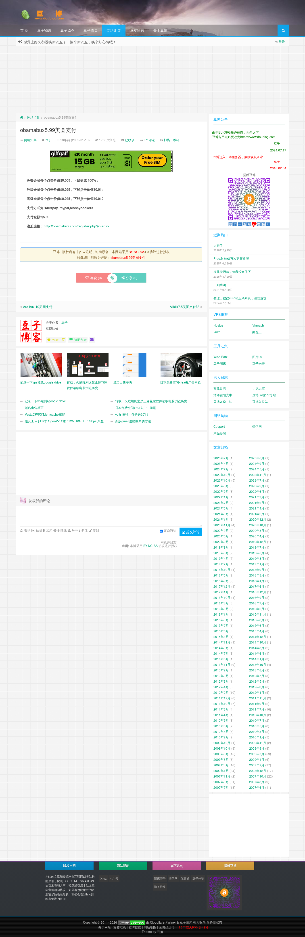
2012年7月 (256, 675)
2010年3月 (256, 731)
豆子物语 (44, 30)
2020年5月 (221, 536)
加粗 (48, 530)
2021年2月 (256, 513)
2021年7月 (221, 502)
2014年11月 (221, 642)
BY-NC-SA (136, 251)
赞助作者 (80, 339)
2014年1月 (256, 659)
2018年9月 (256, 569)
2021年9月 (256, 497)
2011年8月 (221, 709)
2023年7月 (256, 480)
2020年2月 (221, 541)
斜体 (84, 530)
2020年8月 (256, 530)
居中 (74, 530)
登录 (282, 41)
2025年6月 (256, 458)
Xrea (103, 878)
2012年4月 (221, 687)
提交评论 (192, 531)
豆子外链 (198, 878)
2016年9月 (256, 597)
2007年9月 (221, 782)
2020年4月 (256, 536)
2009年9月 (256, 748)
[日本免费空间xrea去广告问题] (181, 364)
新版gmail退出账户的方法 (133, 421)
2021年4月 (256, 508)
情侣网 (257, 426)
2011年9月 (256, 703)
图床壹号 (160, 878)
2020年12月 (257, 519)
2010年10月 (257, 715)
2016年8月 (221, 603)
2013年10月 (257, 664)
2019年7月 (256, 547)
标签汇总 (119, 927)
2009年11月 (257, 742)
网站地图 (150, 927)
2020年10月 (257, 525)
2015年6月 (256, 625)
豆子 (48, 140)
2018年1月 (256, 581)
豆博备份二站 (222, 401)
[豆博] (131, 922)
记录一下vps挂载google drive (45, 401)
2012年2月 (221, 692)
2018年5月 (221, 575)
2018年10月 (221, 569)
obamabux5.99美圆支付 (48, 130)
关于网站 (104, 927)
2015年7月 (221, 625)
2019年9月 (221, 547)
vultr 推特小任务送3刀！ (132, 414)
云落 (160, 931)
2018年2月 (221, 581)
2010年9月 (221, 720)
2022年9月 (221, 491)
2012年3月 (256, 687)
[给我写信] (92, 340)
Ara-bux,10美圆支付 (37, 306)
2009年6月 (221, 759)
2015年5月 (221, 631)
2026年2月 (221, 458)
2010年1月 (256, 737)
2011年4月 (221, 715)
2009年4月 (256, 759)
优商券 (185, 878)
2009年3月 (221, 765)
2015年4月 (256, 631)
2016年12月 (257, 592)
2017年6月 (256, 586)
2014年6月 (256, 653)
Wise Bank (220, 356)
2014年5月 (221, 659)
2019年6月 (221, 553)
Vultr (216, 332)
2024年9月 (256, 463)
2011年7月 (256, 709)
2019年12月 (257, 541)
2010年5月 (256, 726)
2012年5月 (256, 681)
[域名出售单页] (134, 364)
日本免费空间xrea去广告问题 (135, 407)
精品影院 (219, 433)
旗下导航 (160, 887)
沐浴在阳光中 (222, 395)
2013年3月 (221, 675)
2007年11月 (221, 776)
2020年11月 (221, 525)
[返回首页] (21, 117)
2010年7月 (256, 720)
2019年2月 (221, 564)
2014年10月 (257, 642)
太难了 (218, 245)
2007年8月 (256, 782)
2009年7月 (256, 754)
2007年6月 (256, 787)
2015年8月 (256, 620)
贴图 (38, 530)
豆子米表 (258, 363)
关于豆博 (160, 30)
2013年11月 (221, 664)
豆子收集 (91, 30)
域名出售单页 (34, 407)
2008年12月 (257, 770)
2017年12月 (221, 586)
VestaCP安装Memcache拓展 (45, 414)
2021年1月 (221, 519)
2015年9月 (221, 620)
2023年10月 (221, 480)
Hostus (218, 325)
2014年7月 (221, 653)
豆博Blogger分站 (264, 395)
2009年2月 (256, 765)
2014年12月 (257, 636)
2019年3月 (256, 558)
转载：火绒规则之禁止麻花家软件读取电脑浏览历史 (151, 401)
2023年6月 (221, 486)
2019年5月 (256, 553)
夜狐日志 (219, 388)
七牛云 (114, 878)
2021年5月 (221, 508)
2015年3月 (221, 636)
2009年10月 (221, 748)
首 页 (24, 30)
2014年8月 (256, 648)
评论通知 (170, 530)
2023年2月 (256, 486)
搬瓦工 (257, 332)
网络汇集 (114, 30)
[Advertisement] (152, 79)
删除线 (61, 530)
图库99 (257, 356)
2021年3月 (221, 513)
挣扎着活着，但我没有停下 (232, 271)
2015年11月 (257, 614)
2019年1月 (256, 564)
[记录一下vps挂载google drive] (41, 364)
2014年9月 (221, 648)
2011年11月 (257, 698)
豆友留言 (137, 30)
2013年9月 (221, 670)
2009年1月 (221, 770)
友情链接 (135, 927)
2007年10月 (257, 776)
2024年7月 (221, 469)
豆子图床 (219, 363)
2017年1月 (221, 592)
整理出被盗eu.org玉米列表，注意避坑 (239, 298)
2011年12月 (221, 698)
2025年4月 (221, 463)
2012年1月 (256, 692)
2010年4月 (221, 731)
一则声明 (219, 285)
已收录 (129, 140)
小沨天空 (258, 388)
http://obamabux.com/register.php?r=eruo (76, 226)
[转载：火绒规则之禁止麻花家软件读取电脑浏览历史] (88, 364)
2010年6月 (221, 726)
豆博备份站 (260, 401)
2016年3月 (221, 608)
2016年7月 (256, 603)
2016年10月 (221, 597)
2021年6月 (256, 502)
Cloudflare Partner (163, 922)
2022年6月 (256, 491)
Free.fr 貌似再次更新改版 (231, 258)
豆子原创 (67, 30)
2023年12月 (221, 474)
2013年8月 (256, 670)
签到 (95, 530)
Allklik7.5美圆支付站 (184, 306)
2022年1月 (221, 497)
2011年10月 (221, 703)
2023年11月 (257, 474)
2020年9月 (221, 530)
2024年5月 (256, 469)
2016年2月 (256, 608)
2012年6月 (221, 681)
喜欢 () (96, 277)
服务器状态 (214, 922)
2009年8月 (221, 754)
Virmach (258, 325)
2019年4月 (221, 558)
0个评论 (149, 140)
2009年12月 (221, 742)
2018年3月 (256, 575)
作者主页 (58, 339)
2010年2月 (221, 737)
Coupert (219, 426)
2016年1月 (221, 614)
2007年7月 (221, 787)
